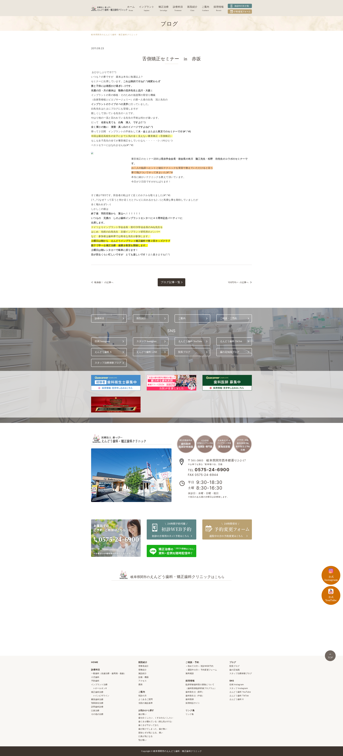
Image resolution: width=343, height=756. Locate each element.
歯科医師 (190, 699)
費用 (140, 684)
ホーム (131, 6)
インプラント (146, 6)
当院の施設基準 (145, 703)
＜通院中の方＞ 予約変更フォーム (201, 669)
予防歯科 (95, 680)
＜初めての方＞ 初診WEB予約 (199, 666)
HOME (94, 662)
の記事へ (103, 282)
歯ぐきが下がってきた (148, 725)
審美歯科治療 (97, 699)
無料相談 (190, 673)
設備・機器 (143, 677)
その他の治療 (97, 714)
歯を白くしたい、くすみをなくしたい (155, 717)
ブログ (232, 662)
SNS (231, 680)
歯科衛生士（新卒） (195, 692)
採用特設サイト (193, 703)
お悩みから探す (146, 710)
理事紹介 (142, 669)
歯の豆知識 (234, 669)
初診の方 (142, 695)
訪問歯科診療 (97, 706)
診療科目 (178, 6)
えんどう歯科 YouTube (240, 692)
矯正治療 (164, 6)
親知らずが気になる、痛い (150, 732)
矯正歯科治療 (97, 692)
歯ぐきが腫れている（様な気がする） (155, 721)
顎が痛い (142, 740)
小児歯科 (95, 677)
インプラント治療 (99, 684)
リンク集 (190, 710)
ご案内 (205, 6)
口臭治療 (95, 710)
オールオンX (101, 688)
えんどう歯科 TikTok (239, 695)
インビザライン (102, 695)
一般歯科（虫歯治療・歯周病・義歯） (108, 673)
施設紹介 (142, 673)
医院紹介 (192, 6)
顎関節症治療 (97, 703)
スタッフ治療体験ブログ (240, 673)
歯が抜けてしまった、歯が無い (152, 729)
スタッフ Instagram (238, 688)
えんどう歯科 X (236, 699)
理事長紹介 (143, 666)
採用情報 (219, 6)
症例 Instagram (236, 684)
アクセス (142, 680)
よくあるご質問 (145, 699)
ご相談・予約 (192, 662)
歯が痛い (142, 714)
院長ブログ (234, 666)
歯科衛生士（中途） (195, 695)
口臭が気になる (145, 736)
